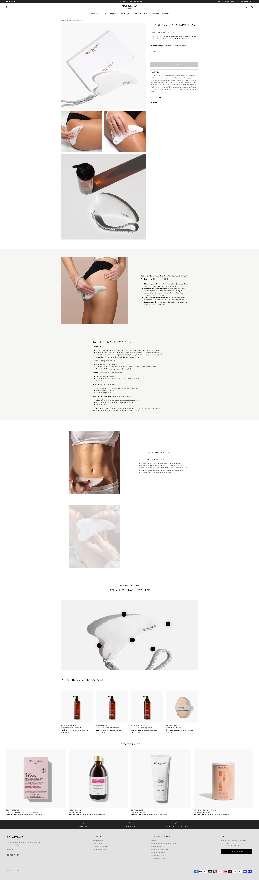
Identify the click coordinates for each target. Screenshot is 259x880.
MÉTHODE (94, 14)
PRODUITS (113, 14)
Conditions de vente (157, 855)
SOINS (104, 14)
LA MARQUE (125, 14)
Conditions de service (158, 858)
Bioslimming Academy (223, 1)
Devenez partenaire (99, 849)
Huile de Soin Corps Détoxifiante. (71, 727)
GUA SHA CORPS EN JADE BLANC (75, 20)
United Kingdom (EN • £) (246, 1)
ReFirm (149, 352)
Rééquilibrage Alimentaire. (205, 811)
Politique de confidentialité (159, 849)
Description (155, 72)
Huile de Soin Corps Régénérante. (142, 727)
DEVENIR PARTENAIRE (141, 14)
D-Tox (145, 352)
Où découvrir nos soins (100, 846)
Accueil (62, 20)
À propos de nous (98, 840)
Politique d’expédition (158, 852)
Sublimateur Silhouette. (138, 811)
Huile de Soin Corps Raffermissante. (107, 727)
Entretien (154, 102)
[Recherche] (7, 7)
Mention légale (156, 846)
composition (155, 97)
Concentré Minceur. (76, 811)
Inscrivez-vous (155, 45)
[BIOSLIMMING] (129, 7)
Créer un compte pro (236, 851)
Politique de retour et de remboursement (164, 843)
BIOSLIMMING (15, 871)
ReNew (156, 352)
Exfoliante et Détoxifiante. (174, 727)
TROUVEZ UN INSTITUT (160, 14)
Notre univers (97, 843)
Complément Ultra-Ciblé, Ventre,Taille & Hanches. (22, 811)
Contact (153, 840)
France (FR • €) (235, 1)
